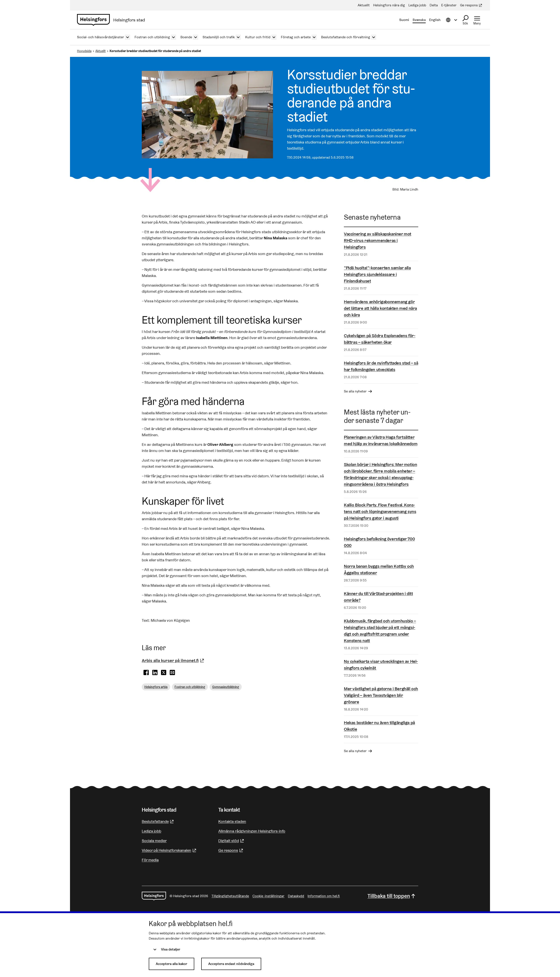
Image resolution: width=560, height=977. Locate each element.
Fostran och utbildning (190, 687)
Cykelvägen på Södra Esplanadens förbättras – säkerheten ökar (379, 339)
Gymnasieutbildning (225, 687)
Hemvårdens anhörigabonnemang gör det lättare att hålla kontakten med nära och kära (380, 308)
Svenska (419, 20)
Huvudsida (84, 51)
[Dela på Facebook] (146, 672)
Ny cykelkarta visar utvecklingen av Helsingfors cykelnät (381, 664)
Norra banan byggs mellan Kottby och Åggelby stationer (379, 569)
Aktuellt (100, 51)
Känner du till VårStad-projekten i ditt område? (378, 597)
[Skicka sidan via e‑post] (172, 672)
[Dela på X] (163, 672)
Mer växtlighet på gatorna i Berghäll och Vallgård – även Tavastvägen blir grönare (381, 695)
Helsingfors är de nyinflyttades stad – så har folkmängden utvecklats (381, 366)
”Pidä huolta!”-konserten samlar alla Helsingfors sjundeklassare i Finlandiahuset (377, 274)
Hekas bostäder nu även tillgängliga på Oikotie (379, 726)
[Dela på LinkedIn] (154, 672)
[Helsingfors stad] (154, 896)
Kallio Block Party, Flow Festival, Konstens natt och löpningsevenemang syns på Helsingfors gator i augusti (380, 511)
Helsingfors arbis (156, 687)
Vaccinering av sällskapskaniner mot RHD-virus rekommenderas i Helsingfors (377, 240)
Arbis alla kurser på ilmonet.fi (173, 660)
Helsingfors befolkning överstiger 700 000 (379, 542)
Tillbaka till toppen (389, 896)
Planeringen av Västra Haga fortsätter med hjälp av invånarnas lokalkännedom (380, 440)
